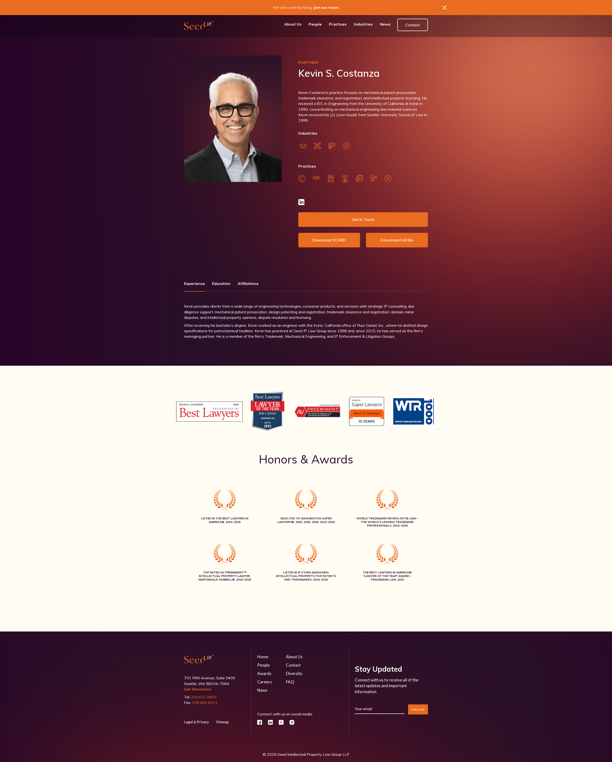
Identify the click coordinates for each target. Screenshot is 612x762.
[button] (338, 25)
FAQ (290, 681)
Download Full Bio (397, 240)
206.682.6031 (205, 702)
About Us (294, 656)
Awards (264, 673)
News (262, 690)
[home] (198, 25)
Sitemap (222, 722)
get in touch (363, 219)
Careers (264, 681)
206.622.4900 (203, 697)
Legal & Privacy (196, 722)
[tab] (194, 285)
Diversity (294, 673)
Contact (412, 24)
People (263, 665)
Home (262, 656)
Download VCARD (329, 240)
